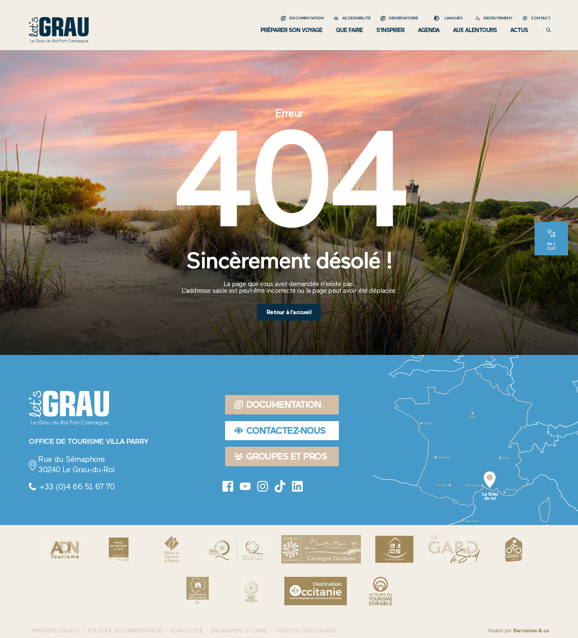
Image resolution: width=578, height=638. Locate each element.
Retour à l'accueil (289, 312)
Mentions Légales (55, 630)
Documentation (306, 18)
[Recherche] (549, 30)
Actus (519, 30)
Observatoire (403, 18)
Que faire (349, 30)
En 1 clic (551, 246)
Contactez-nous (285, 430)
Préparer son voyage (291, 30)
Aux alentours (475, 30)
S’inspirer (390, 30)
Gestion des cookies (306, 631)
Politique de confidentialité (125, 630)
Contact (540, 18)
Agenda (429, 30)
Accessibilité (356, 18)
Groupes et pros (286, 456)
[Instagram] (262, 486)
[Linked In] (297, 486)
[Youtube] (245, 486)
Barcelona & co (531, 630)
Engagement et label (239, 630)
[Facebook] (227, 486)
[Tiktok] (280, 486)
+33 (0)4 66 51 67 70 (76, 486)
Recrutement (498, 18)
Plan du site (186, 630)
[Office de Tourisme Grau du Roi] (58, 30)
